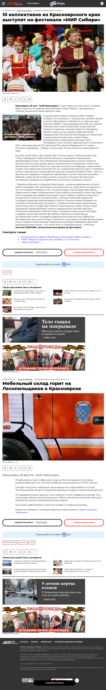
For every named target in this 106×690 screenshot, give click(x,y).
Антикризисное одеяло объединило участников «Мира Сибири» (56, 237)
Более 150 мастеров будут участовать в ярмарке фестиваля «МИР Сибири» (29, 292)
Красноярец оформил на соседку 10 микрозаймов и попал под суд (78, 570)
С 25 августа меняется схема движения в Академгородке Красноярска (30, 562)
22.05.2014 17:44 (8, 10)
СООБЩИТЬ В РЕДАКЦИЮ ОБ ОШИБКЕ (68, 642)
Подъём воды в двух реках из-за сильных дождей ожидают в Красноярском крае (30, 570)
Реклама (34, 642)
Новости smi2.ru (11, 371)
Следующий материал (55, 683)
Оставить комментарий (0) (84, 252)
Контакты (24, 642)
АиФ (18, 93)
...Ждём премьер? (30, 242)
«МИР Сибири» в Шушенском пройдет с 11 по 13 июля (49, 239)
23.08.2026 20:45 (9, 379)
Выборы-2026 (46, 642)
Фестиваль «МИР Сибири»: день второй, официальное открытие (30, 308)
